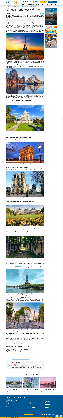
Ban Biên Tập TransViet (16, 362)
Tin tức (43, 4)
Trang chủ (7, 6)
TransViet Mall (38, 4)
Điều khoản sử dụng (47, 417)
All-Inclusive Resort (30, 403)
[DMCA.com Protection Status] (47, 407)
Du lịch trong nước (30, 4)
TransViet (40, 356)
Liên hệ (55, 4)
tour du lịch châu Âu (18, 266)
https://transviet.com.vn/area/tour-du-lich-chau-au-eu (20, 359)
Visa (47, 4)
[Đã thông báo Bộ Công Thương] (47, 402)
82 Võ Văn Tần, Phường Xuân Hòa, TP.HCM (12, 400)
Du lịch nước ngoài (22, 4)
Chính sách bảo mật (54, 417)
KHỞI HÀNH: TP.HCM (52, 1)
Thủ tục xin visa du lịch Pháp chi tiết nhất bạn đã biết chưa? (18, 98)
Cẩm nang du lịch (12, 6)
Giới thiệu (51, 4)
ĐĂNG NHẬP (43, 1)
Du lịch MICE (29, 402)
